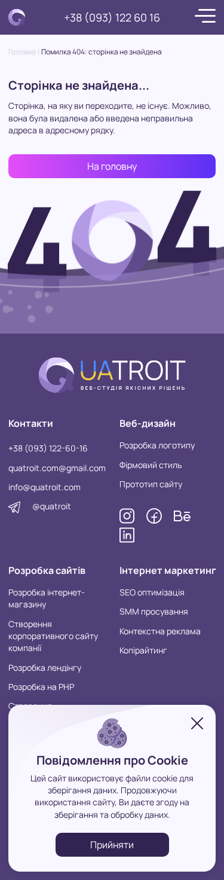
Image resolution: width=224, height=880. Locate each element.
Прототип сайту (150, 484)
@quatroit (51, 506)
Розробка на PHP (41, 686)
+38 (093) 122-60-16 (48, 448)
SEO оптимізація (152, 592)
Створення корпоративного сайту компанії (53, 636)
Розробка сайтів (46, 570)
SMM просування (153, 611)
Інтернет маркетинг (167, 570)
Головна (22, 52)
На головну (112, 166)
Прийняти (112, 844)
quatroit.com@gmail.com (57, 467)
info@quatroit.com (44, 487)
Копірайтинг (143, 650)
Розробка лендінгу (44, 667)
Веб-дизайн (147, 423)
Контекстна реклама (160, 631)
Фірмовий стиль (150, 464)
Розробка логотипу (157, 445)
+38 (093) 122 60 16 (112, 17)
